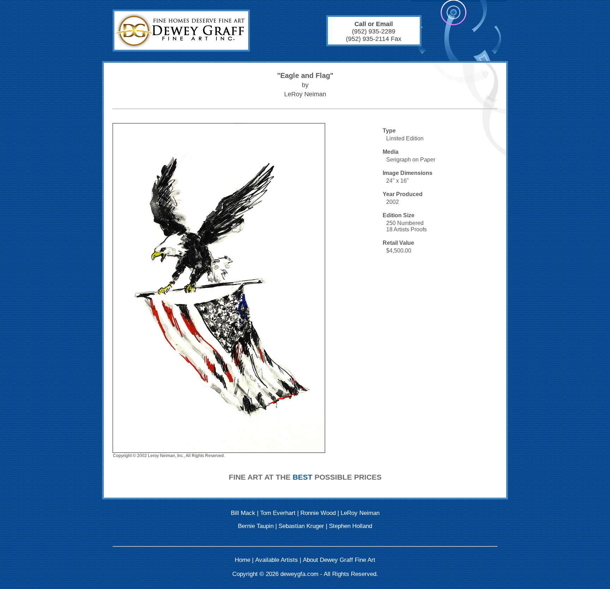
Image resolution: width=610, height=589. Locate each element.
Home (242, 560)
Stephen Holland (350, 526)
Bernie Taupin (256, 526)
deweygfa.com (299, 574)
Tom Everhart (277, 513)
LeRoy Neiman (360, 513)
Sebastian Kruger (301, 526)
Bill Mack (243, 513)
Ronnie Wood (318, 513)
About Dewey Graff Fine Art (339, 560)
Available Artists (276, 560)
